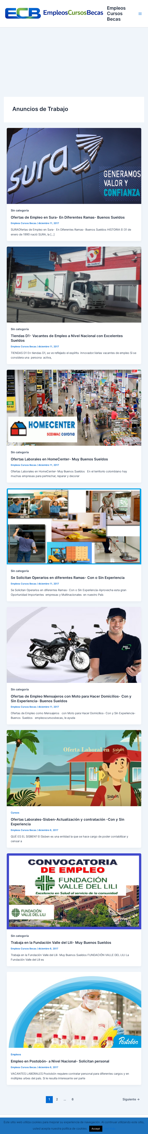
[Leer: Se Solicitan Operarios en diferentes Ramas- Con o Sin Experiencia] (74, 526)
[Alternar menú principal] (140, 14)
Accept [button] (96, 1128)
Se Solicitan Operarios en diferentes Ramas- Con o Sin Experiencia (67, 577)
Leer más (109, 1128)
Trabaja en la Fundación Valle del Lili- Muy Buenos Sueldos (61, 942)
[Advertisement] (74, 56)
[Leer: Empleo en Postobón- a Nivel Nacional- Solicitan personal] (74, 1009)
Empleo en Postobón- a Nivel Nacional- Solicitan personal (60, 1061)
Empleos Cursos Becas (116, 13)
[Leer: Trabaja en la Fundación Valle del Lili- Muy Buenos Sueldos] (74, 891)
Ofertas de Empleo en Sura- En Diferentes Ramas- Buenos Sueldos (68, 217)
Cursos (15, 812)
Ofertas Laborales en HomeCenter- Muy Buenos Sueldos (59, 459)
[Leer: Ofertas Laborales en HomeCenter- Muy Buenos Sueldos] (74, 407)
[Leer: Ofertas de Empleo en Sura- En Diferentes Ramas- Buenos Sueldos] (74, 166)
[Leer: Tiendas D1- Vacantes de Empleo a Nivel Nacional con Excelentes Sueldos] (74, 284)
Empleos (16, 1054)
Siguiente (131, 1099)
